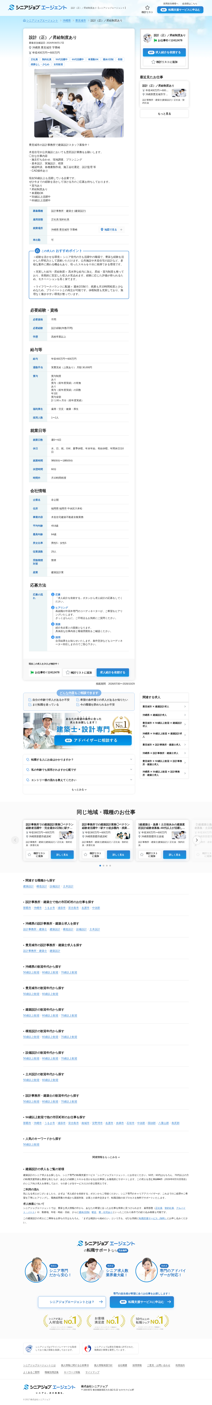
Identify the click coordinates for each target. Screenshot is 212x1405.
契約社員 (46, 59)
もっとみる (78, 789)
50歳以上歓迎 (31, 972)
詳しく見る (62, 854)
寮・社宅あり (106, 1212)
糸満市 (120, 1123)
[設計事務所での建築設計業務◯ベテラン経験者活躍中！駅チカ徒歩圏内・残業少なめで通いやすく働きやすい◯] (105, 834)
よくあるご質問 (31, 1372)
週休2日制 (108, 59)
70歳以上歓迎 (69, 972)
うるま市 (49, 907)
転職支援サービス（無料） (153, 1218)
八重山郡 (163, 1123)
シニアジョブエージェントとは (39, 1365)
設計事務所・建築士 (62, 210)
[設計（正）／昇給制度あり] (164, 93)
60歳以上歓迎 (50, 972)
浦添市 (62, 907)
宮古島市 (73, 907)
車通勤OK (93, 59)
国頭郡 (152, 1123)
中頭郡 (96, 907)
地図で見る (111, 229)
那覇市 (27, 907)
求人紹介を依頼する (112, 672)
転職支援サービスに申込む (181, 9)
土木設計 (68, 886)
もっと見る (164, 113)
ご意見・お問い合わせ (158, 1365)
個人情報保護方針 (103, 1365)
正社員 (34, 59)
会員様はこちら (189, 3)
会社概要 (122, 1365)
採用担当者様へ (170, 3)
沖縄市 (38, 907)
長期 (120, 59)
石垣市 (130, 1123)
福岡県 (55, 508)
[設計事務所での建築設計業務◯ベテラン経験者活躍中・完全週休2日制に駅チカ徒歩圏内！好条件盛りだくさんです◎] (49, 834)
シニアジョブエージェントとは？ (72, 1302)
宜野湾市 (97, 1123)
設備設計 (55, 886)
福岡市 (63, 508)
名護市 (85, 907)
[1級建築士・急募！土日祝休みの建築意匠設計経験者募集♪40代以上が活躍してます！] (162, 834)
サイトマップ (92, 1372)
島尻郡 (176, 1123)
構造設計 (41, 886)
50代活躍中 (62, 59)
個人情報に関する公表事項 (75, 1365)
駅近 (94, 1212)
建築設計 (80, 210)
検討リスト (147, 12)
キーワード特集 (72, 1372)
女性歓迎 (58, 64)
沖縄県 (36, 47)
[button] (100, 865)
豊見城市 (46, 47)
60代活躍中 (78, 59)
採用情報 (137, 1365)
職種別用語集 (52, 1372)
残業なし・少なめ (40, 64)
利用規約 (180, 1365)
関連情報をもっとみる (104, 1157)
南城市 (85, 1123)
